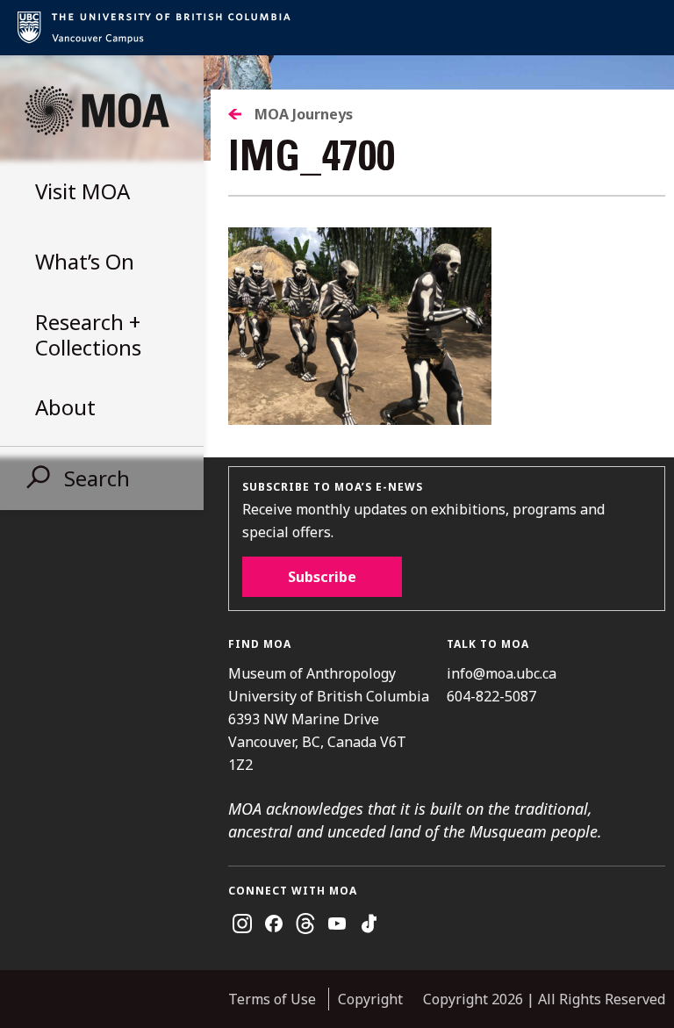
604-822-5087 (491, 696)
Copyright (370, 999)
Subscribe (322, 576)
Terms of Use (272, 999)
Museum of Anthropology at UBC (96, 110)
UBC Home (337, 27)
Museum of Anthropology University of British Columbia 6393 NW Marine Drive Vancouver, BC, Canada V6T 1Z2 (328, 719)
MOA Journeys (304, 114)
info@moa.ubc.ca (501, 673)
